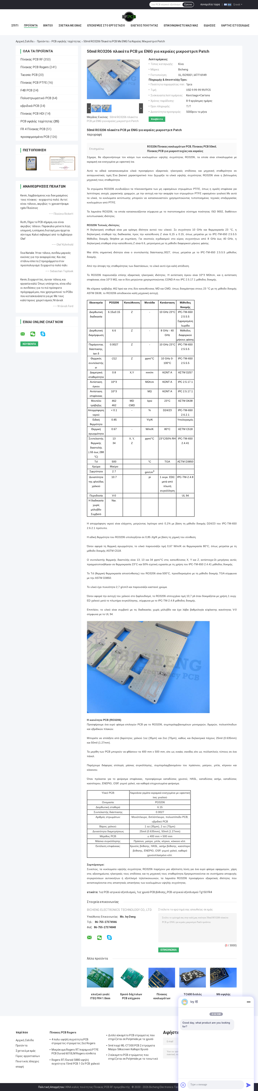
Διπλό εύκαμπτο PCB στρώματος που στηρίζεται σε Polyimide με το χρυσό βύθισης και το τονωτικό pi (131, 1038)
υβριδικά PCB (29, 106)
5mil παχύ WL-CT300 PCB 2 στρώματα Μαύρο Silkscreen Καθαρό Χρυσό (131, 1047)
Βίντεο (48, 25)
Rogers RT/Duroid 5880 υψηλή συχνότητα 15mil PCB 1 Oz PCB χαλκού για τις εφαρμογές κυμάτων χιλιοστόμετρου (76, 1062)
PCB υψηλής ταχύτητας (66, 41)
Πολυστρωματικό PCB (35, 98)
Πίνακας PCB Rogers (34, 67)
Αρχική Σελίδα (24, 41)
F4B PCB (26, 90)
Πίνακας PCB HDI (32, 113)
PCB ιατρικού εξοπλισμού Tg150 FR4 (189, 892)
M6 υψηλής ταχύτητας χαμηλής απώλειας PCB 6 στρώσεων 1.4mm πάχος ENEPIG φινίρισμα (223, 996)
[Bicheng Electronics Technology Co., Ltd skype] (45, 334)
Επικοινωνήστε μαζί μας (181, 25)
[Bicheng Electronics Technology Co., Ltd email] (25, 334)
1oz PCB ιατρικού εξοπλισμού (117, 892)
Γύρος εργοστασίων (28, 1056)
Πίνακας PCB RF (31, 59)
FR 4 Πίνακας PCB (32, 129)
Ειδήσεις (210, 25)
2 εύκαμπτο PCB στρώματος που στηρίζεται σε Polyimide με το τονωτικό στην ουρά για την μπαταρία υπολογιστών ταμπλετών (133, 1057)
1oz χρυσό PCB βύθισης (151, 892)
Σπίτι (14, 25)
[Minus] (248, 1002)
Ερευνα (188, 4)
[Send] (249, 1085)
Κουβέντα (157, 119)
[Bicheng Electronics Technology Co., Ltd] (129, 16)
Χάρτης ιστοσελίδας (235, 25)
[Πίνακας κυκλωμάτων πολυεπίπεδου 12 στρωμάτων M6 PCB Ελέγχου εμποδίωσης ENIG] (161, 977)
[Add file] (183, 1085)
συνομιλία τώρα (210, 4)
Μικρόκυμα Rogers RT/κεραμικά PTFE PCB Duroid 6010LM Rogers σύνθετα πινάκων (75, 1052)
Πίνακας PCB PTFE (33, 82)
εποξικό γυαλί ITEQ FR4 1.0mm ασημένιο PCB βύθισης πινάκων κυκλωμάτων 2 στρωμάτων (100, 996)
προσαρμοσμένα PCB (34, 137)
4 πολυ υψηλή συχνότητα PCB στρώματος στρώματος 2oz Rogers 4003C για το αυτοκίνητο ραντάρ (73, 1042)
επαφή (20, 1066)
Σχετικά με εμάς (70, 25)
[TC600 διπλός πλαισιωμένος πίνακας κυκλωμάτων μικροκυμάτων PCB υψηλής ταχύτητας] (192, 977)
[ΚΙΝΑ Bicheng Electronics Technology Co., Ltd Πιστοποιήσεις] (31, 163)
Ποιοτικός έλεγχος (27, 1061)
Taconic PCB (29, 75)
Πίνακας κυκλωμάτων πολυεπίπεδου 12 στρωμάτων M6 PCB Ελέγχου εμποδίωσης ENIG (161, 996)
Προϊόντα (31, 25)
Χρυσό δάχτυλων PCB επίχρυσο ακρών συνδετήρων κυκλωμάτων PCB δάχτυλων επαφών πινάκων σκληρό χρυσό (131, 996)
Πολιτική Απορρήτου (51, 1087)
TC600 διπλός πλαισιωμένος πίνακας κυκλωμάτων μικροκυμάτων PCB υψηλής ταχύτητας (192, 996)
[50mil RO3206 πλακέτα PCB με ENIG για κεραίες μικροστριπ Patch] (113, 80)
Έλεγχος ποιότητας (144, 25)
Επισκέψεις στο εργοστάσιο (106, 25)
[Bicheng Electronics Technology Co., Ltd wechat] (35, 334)
